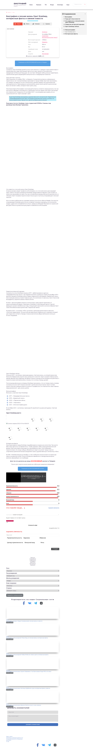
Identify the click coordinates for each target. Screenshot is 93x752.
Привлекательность (14, 538)
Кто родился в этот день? (49, 37)
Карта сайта (9, 736)
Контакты (8, 740)
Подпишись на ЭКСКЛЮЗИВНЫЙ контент (32, 468)
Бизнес (8, 670)
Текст (18, 24)
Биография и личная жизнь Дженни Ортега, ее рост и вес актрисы (23, 705)
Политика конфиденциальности (14, 737)
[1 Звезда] (21, 56)
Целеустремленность (15, 542)
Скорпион (45, 36)
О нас (7, 741)
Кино (31, 4)
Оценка (47, 24)
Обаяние (42, 538)
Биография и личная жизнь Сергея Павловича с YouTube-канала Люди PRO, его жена (28, 671)
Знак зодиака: (11, 583)
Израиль (44, 42)
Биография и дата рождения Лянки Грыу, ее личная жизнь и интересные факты (27, 638)
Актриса (44, 32)
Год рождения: (11, 573)
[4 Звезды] (24, 56)
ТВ (45, 4)
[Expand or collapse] (85, 14)
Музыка (38, 4)
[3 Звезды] (23, 56)
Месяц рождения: (12, 578)
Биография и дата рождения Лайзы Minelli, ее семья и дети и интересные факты (27, 654)
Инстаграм (45, 53)
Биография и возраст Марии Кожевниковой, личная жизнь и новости (24, 621)
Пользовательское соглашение (14, 739)
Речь (42, 542)
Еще (68, 4)
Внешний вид (30, 542)
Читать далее (9, 622)
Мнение (37, 24)
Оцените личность (53, 508)
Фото (27, 24)
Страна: (9, 588)
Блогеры (60, 4)
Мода (52, 4)
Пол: (7, 568)
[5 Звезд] (25, 56)
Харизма (26, 538)
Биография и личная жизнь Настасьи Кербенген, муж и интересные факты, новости (28, 688)
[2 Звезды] (22, 56)
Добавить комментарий (33, 724)
